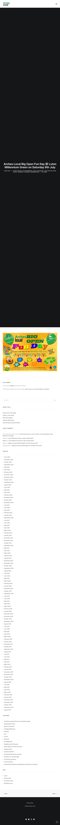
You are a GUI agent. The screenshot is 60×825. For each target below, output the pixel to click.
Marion (5, 440)
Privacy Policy (30, 803)
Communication (34, 172)
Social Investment (38, 170)
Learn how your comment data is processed (37, 389)
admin (45, 172)
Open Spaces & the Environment (23, 170)
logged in (12, 385)
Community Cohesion (24, 172)
